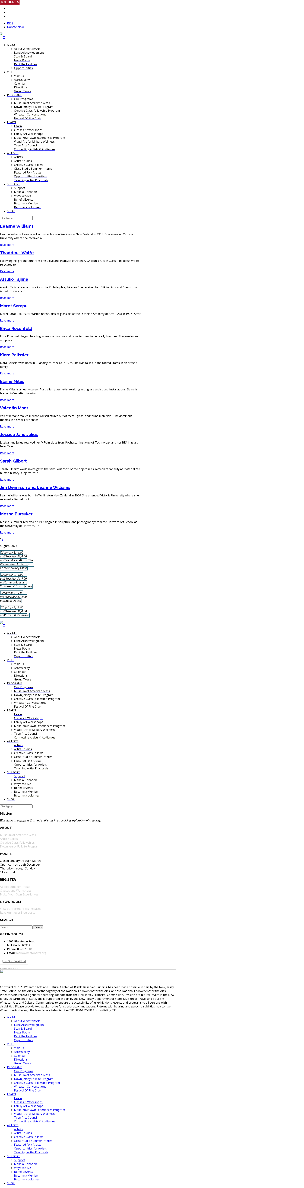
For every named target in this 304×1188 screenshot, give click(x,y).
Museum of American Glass (18, 835)
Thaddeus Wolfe (17, 252)
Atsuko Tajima (14, 279)
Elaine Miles (12, 381)
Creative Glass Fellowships (17, 843)
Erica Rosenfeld (16, 328)
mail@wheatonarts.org (31, 953)
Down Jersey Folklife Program (19, 846)
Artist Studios (9, 839)
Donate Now (15, 27)
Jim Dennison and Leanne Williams (35, 487)
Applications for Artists (15, 887)
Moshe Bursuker (16, 513)
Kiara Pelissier (14, 354)
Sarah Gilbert (13, 461)
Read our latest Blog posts (17, 912)
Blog (10, 23)
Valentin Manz (14, 407)
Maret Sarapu (13, 305)
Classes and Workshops (15, 890)
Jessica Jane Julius (19, 434)
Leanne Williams (17, 226)
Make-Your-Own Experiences (19, 894)
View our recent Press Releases (20, 909)
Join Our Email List (14, 961)
